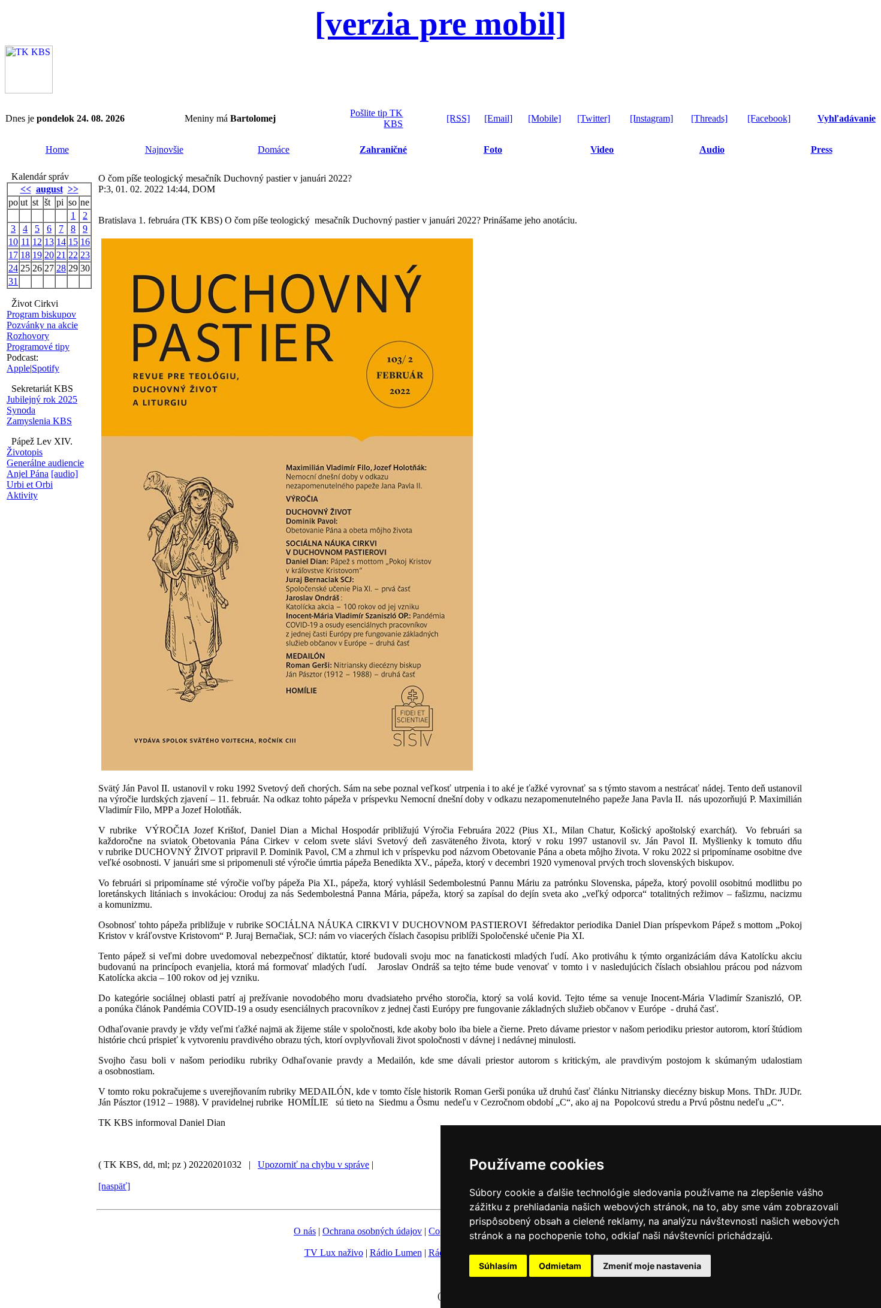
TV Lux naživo (333, 1252)
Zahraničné (383, 149)
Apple (18, 368)
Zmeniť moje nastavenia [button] (652, 1266)
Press (821, 149)
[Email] (498, 118)
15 (73, 242)
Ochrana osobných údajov (372, 1231)
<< (25, 189)
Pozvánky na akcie (42, 325)
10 (13, 242)
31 (13, 281)
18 (25, 255)
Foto (493, 149)
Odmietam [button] (560, 1266)
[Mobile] (544, 118)
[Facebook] (769, 118)
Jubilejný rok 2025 (42, 399)
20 (49, 255)
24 (13, 268)
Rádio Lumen (396, 1252)
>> (73, 189)
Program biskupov (41, 314)
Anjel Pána (28, 474)
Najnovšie (164, 149)
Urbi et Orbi (30, 484)
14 (61, 242)
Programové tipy (38, 347)
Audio (712, 149)
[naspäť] (114, 1186)
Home (57, 149)
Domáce (273, 149)
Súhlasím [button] (498, 1266)
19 (37, 255)
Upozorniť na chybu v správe (313, 1164)
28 (61, 268)
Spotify (45, 368)
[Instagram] (651, 118)
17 (13, 255)
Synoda (21, 410)
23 (85, 255)
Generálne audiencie (45, 463)
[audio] (64, 474)
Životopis (25, 452)
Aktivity (22, 495)
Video (602, 149)
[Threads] (709, 118)
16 (85, 242)
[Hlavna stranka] (29, 90)
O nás (305, 1231)
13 (49, 242)
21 (61, 255)
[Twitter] (593, 118)
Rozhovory (28, 336)
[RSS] (458, 118)
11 (25, 242)
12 (37, 242)
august (49, 189)
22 (73, 255)
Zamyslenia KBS (39, 421)
